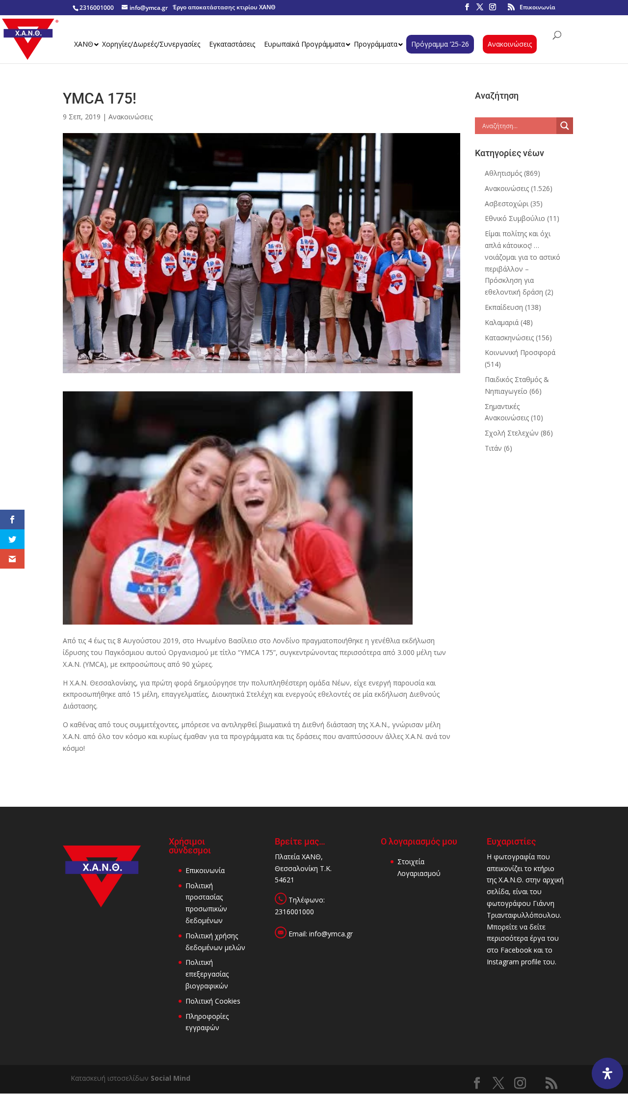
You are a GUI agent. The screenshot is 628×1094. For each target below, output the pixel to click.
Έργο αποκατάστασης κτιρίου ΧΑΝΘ (224, 7)
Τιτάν (493, 448)
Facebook (516, 950)
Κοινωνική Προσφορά (520, 352)
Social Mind (170, 1078)
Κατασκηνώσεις (509, 337)
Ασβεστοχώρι (506, 203)
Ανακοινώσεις (130, 116)
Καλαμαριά (502, 322)
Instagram (503, 961)
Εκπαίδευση (504, 307)
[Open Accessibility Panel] (607, 1073)
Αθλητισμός (503, 173)
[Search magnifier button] (564, 125)
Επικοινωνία (537, 7)
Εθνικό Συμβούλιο (515, 218)
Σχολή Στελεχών (512, 433)
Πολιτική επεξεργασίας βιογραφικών (207, 973)
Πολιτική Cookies (212, 1001)
